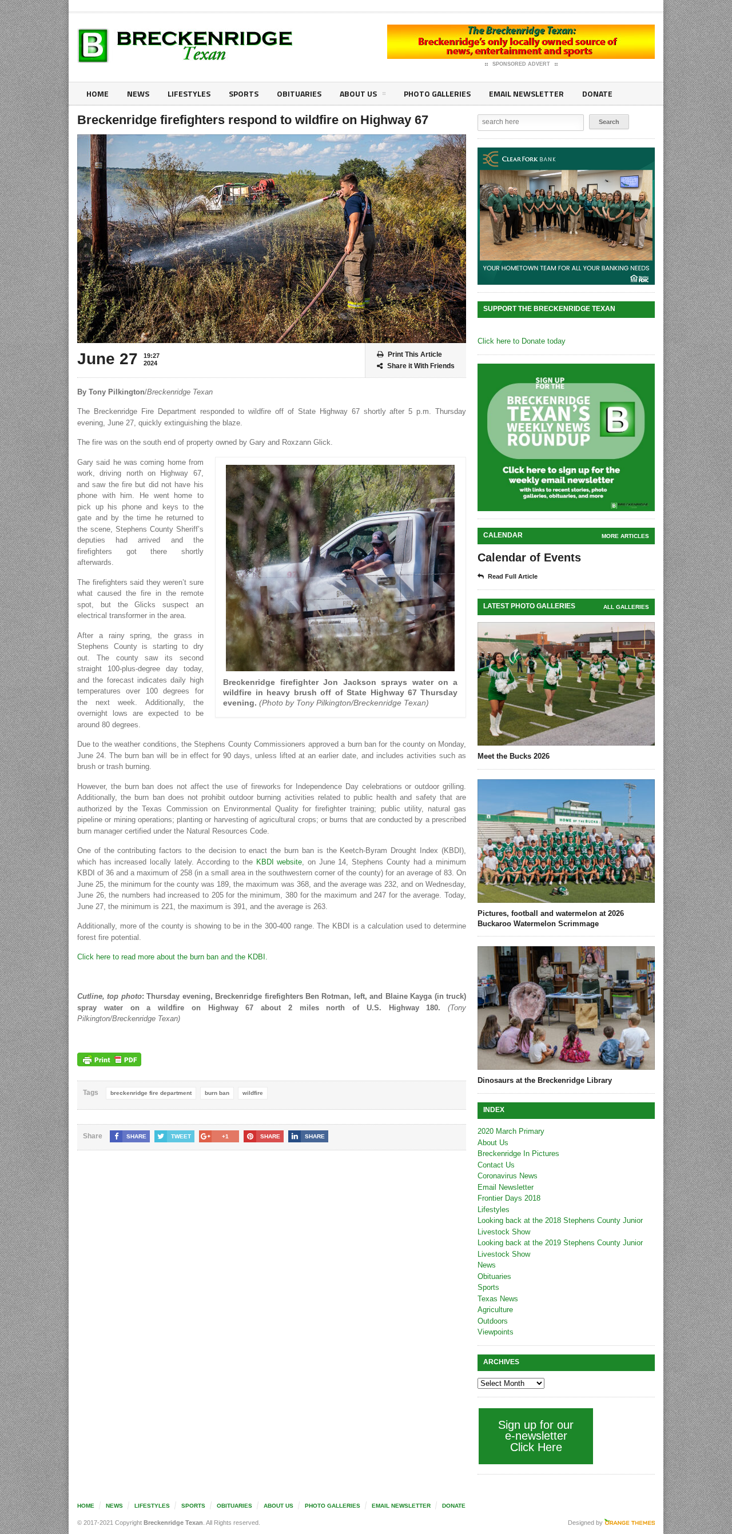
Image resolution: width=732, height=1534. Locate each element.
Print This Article (415, 354)
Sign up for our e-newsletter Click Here (536, 1436)
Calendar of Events (529, 557)
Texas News (498, 1298)
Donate (597, 93)
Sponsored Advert (521, 64)
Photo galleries (437, 93)
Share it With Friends (421, 366)
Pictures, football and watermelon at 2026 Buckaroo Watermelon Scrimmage (551, 918)
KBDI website (279, 862)
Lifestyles (189, 93)
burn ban (217, 1093)
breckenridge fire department (151, 1093)
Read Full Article (513, 576)
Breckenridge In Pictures (518, 1153)
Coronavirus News (508, 1176)
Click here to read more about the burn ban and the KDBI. (172, 957)
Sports (243, 93)
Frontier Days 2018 (509, 1198)
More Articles (625, 536)
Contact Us (496, 1165)
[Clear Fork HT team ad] (566, 216)
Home (97, 93)
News (138, 93)
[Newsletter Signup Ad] (566, 437)
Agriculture (495, 1309)
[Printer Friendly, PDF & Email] (109, 1059)
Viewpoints (496, 1332)
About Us (358, 93)
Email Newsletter (526, 93)
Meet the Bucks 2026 (514, 756)
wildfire (252, 1093)
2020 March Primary (511, 1131)
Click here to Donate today (522, 341)
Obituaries (299, 93)
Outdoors (493, 1321)
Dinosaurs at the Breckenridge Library (545, 1080)
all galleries (626, 607)
